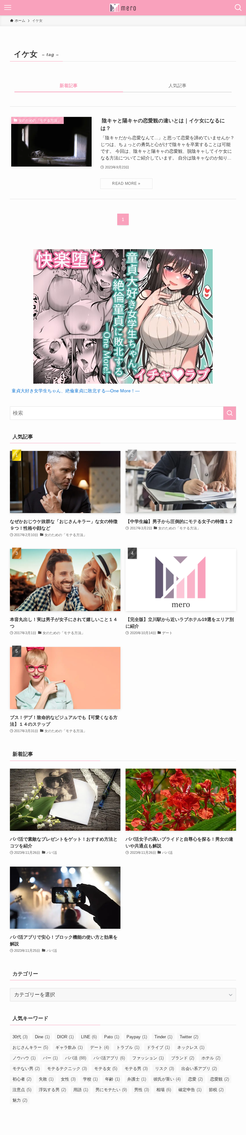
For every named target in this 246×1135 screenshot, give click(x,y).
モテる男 (136, 1068)
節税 (216, 1089)
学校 (90, 1079)
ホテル (210, 1058)
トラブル (127, 1047)
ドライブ (158, 1047)
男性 (141, 1089)
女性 (68, 1079)
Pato (111, 1036)
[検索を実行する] (229, 413)
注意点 (21, 1089)
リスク (164, 1068)
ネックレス (190, 1047)
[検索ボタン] (238, 7)
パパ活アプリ (109, 1058)
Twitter (189, 1036)
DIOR (65, 1036)
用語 (80, 1089)
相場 (163, 1089)
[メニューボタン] (7, 7)
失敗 (46, 1079)
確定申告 (189, 1089)
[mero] (123, 7)
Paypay (137, 1036)
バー (50, 1058)
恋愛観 (219, 1079)
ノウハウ (24, 1058)
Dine (42, 1036)
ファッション (148, 1058)
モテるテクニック (67, 1068)
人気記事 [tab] (177, 85)
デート (99, 1047)
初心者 (21, 1079)
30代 (20, 1036)
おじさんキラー (30, 1047)
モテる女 (105, 1068)
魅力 (19, 1100)
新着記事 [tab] (69, 85)
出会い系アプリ (199, 1068)
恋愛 (195, 1079)
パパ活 (75, 1058)
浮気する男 (52, 1089)
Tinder (163, 1036)
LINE (89, 1036)
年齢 (112, 1079)
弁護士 (136, 1079)
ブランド (182, 1058)
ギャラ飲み (69, 1047)
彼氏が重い (167, 1079)
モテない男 (26, 1068)
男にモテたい (111, 1089)
